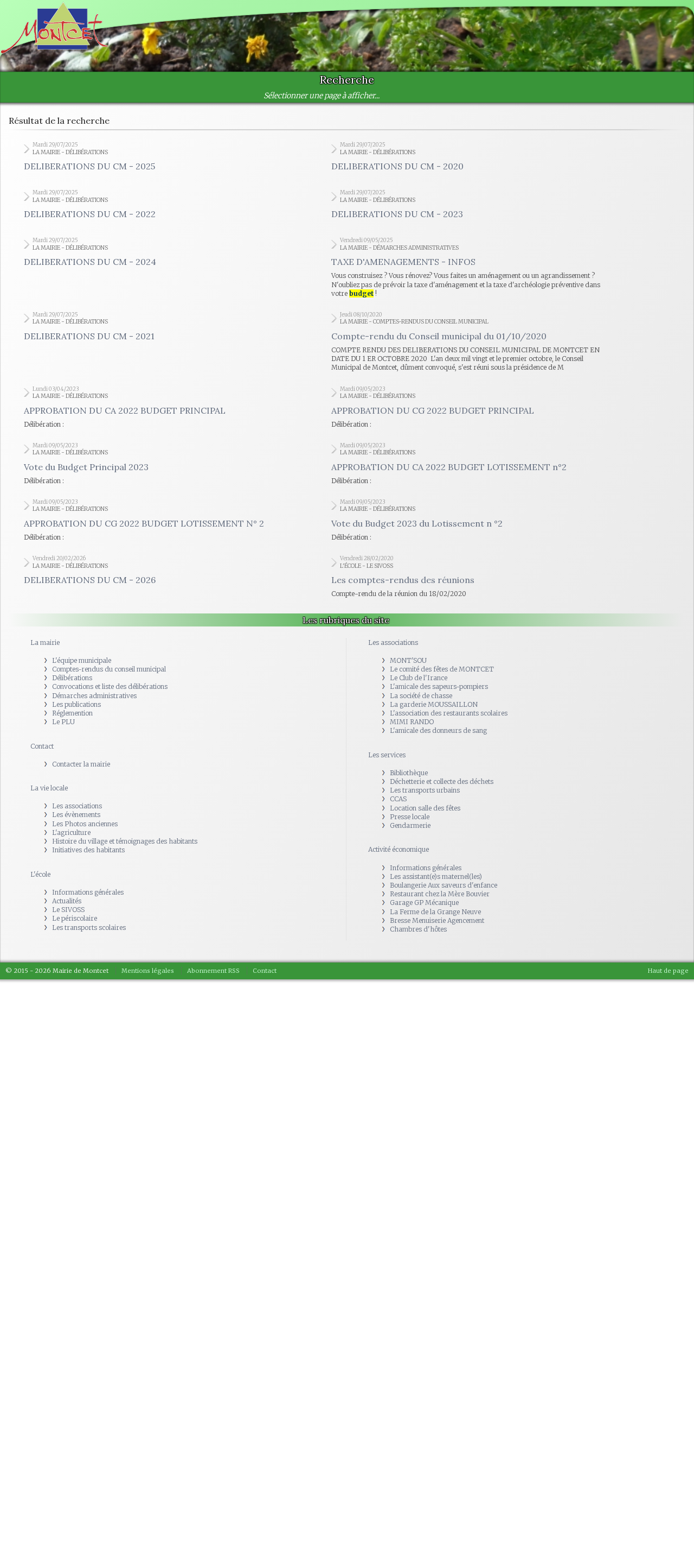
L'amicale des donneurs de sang (438, 730)
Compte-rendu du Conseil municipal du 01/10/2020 (439, 336)
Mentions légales (147, 970)
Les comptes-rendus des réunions (402, 579)
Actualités (66, 901)
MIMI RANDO (412, 722)
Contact (42, 746)
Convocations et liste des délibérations (110, 686)
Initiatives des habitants (88, 850)
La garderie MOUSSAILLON (434, 704)
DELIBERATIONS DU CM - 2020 (397, 166)
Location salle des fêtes (425, 808)
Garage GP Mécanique (424, 902)
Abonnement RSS (213, 970)
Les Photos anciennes (85, 824)
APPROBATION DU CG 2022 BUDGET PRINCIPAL (432, 410)
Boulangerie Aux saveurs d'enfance (443, 885)
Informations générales (88, 892)
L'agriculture (71, 832)
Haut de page (668, 970)
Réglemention (72, 713)
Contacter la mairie (81, 764)
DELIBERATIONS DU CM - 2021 (89, 336)
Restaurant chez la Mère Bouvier (440, 894)
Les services (387, 755)
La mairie (45, 642)
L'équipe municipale (81, 660)
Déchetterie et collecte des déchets (441, 781)
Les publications (76, 704)
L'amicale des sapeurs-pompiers (439, 686)
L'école (40, 874)
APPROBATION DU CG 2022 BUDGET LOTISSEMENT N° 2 (144, 523)
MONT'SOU (408, 660)
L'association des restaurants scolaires (448, 713)
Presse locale (409, 817)
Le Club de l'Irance (418, 678)
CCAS (398, 799)
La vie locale (49, 788)
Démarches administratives (94, 696)
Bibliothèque (409, 773)
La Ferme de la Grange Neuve (435, 912)
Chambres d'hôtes (418, 929)
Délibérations (72, 678)
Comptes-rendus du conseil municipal (109, 669)
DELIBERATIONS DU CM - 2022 (90, 213)
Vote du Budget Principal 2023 (86, 466)
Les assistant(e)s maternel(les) (436, 876)
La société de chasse (421, 696)
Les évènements (76, 815)
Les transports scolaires (89, 927)
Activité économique (398, 849)
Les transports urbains (425, 790)
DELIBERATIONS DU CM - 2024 (90, 261)
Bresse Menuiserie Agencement (437, 920)
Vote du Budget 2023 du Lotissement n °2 (417, 523)
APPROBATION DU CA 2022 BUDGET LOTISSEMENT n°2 (449, 466)
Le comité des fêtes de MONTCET (442, 669)
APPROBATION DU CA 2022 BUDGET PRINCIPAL (125, 410)
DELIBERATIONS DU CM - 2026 (90, 579)
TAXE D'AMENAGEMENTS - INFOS (403, 261)
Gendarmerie (410, 825)
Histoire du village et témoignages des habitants (124, 841)
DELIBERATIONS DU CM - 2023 (397, 213)
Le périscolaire (74, 918)
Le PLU (63, 722)
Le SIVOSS (68, 910)
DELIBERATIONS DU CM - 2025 (89, 166)
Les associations (77, 806)
